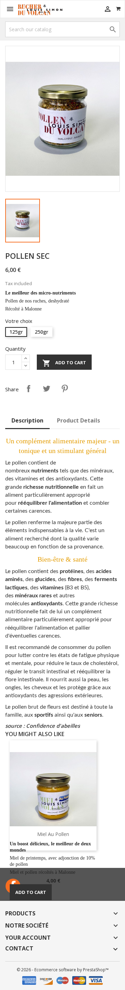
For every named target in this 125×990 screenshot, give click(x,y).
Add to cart (64, 363)
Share (28, 388)
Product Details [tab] (78, 420)
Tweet (46, 388)
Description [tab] (27, 420)
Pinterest (65, 388)
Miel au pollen (53, 834)
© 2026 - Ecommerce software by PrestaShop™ (63, 970)
